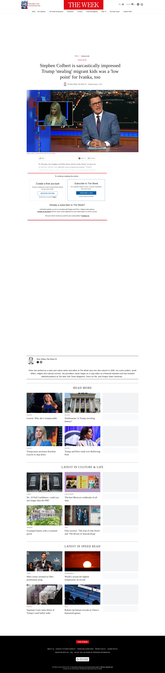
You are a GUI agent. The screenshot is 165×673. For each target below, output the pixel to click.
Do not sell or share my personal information (92, 652)
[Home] (33, 11)
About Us (50, 649)
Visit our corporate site (106, 667)
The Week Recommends (56, 11)
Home (76, 56)
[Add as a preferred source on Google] (82, 659)
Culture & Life (85, 56)
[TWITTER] (38, 362)
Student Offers (127, 11)
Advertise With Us (62, 652)
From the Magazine (92, 11)
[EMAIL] (41, 362)
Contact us (85, 216)
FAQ (71, 652)
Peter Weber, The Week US (78, 84)
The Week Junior (115, 11)
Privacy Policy (100, 649)
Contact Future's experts (65, 649)
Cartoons (79, 11)
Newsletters (70, 11)
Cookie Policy (112, 649)
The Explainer (41, 11)
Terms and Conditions (85, 649)
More (103, 11)
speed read (82, 60)
